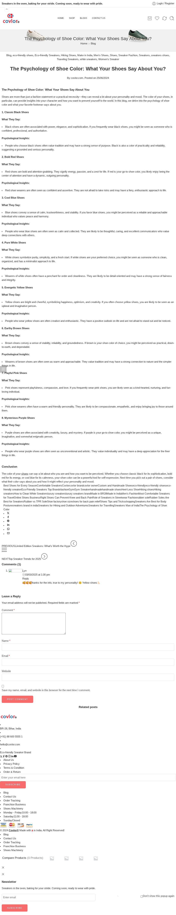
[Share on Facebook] (8, 517)
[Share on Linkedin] (8, 525)
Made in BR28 (99, 493)
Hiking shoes (146, 489)
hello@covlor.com (10, 744)
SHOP (72, 18)
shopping (130, 501)
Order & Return (12, 772)
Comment (8, 610)
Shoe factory (54, 501)
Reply (25, 578)
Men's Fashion (130, 493)
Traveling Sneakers (68, 59)
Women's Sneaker (108, 59)
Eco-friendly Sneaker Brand (15, 752)
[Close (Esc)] (3, 874)
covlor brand (76, 485)
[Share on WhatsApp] (8, 529)
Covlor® (14, 830)
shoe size (66, 501)
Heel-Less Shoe (130, 489)
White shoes (12, 257)
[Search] (171, 18)
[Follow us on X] (1, 756)
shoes (24, 473)
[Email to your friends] (8, 533)
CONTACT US (98, 18)
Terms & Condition (13, 767)
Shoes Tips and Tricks (112, 501)
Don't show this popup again (158, 896)
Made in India (114, 493)
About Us (8, 760)
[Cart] (149, 18)
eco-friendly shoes (23, 55)
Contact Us (9, 796)
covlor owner (90, 485)
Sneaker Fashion (128, 55)
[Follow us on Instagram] (9, 756)
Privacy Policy (11, 763)
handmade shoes (111, 489)
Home (83, 43)
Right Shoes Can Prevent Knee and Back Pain (66, 497)
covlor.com (77, 78)
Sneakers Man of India (126, 505)
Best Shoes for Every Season (20, 485)
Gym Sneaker (82, 489)
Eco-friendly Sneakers (47, 55)
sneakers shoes (160, 55)
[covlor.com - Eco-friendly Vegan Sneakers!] (11, 18)
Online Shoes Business (27, 497)
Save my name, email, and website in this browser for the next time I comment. (46, 690)
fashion (64, 489)
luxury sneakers (57, 493)
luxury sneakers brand (78, 493)
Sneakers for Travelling (101, 505)
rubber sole (143, 497)
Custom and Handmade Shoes (115, 485)
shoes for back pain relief (86, 501)
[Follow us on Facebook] (3, 756)
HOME (61, 18)
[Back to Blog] (4, 551)
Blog (93, 43)
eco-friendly (139, 485)
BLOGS (83, 18)
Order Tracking (11, 800)
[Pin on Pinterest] (8, 521)
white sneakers (88, 59)
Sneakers (144, 55)
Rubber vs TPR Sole (35, 501)
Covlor (65, 485)
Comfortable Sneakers (49, 485)
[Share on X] (8, 513)
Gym (71, 489)
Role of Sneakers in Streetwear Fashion (114, 497)
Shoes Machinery (13, 808)
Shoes (113, 55)
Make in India (84, 55)
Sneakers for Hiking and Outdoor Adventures (63, 505)
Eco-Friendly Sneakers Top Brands (40, 489)
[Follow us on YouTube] (15, 756)
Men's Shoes (101, 55)
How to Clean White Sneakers (31, 493)
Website (6, 671)
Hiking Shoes (68, 55)
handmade (96, 489)
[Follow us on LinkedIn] (12, 756)
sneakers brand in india (25, 505)
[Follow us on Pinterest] (6, 756)
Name (6, 640)
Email (6, 656)
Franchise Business (14, 804)
